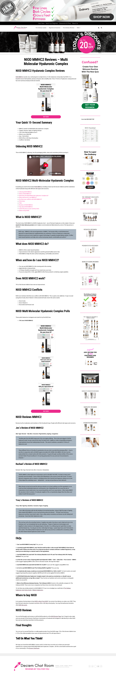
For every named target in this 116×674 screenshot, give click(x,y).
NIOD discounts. (23, 605)
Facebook (57, 665)
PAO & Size (22, 201)
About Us (75, 23)
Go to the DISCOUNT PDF (87, 119)
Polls (20, 203)
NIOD (78, 28)
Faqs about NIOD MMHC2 (26, 206)
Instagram (66, 665)
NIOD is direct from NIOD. (41, 601)
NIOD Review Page (56, 616)
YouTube (61, 665)
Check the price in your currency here (29, 208)
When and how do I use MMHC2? (28, 197)
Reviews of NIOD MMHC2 (26, 205)
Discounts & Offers (65, 23)
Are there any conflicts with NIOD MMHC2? (30, 199)
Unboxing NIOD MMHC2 (25, 192)
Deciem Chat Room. (34, 648)
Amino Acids (28, 590)
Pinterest (70, 665)
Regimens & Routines (54, 28)
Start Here (41, 23)
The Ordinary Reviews (68, 28)
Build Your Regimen (52, 23)
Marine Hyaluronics (38, 590)
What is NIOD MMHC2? (25, 193)
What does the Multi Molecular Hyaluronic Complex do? (33, 195)
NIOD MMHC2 (19, 77)
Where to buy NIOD (24, 210)
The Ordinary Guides (41, 28)
